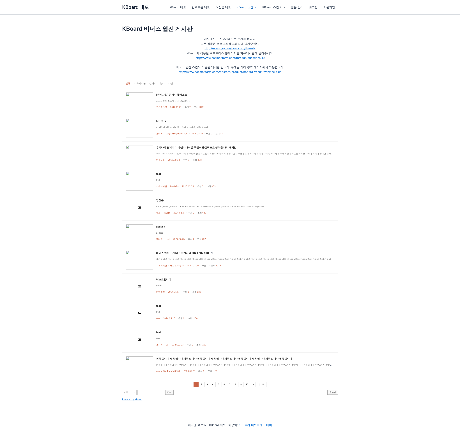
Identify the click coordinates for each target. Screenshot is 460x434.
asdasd (160, 226)
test (158, 173)
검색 (169, 392)
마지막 (261, 384)
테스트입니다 (163, 279)
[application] (255, 7)
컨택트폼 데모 (201, 7)
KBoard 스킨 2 (272, 7)
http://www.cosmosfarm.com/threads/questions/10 (230, 58)
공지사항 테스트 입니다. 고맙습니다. (173, 100)
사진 (170, 83)
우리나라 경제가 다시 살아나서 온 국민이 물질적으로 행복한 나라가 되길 (196, 147)
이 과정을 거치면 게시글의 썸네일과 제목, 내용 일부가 (182, 127)
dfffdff (159, 285)
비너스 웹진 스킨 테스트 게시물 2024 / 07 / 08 (182, 252)
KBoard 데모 (135, 7)
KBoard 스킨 (245, 7)
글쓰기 (332, 392)
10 (247, 384)
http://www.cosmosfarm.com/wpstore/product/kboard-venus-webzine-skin (230, 72)
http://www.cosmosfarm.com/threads (230, 48)
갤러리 (152, 83)
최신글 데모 (223, 7)
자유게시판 (140, 83)
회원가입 (329, 7)
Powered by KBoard (132, 399)
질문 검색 (297, 7)
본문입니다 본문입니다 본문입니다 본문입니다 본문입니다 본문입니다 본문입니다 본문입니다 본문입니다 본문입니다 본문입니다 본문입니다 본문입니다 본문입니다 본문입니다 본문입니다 (246, 364)
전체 (128, 83)
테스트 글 (161, 120)
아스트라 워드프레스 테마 (255, 425)
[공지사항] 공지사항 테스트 (171, 94)
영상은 (160, 200)
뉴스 (162, 83)
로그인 (313, 7)
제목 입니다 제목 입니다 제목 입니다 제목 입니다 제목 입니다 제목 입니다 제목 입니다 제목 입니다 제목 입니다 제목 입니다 (224, 358)
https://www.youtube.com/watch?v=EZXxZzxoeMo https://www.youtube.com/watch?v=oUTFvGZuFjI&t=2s (210, 206)
